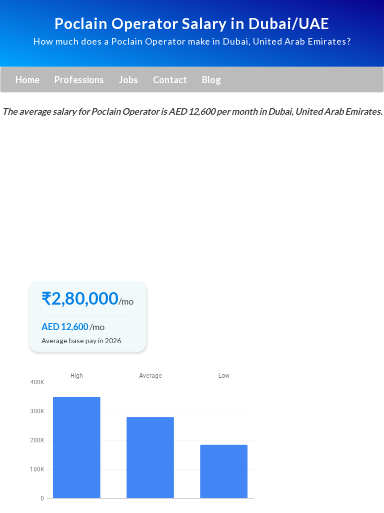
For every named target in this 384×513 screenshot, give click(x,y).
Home (28, 79)
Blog (211, 79)
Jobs (128, 79)
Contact (170, 79)
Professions (79, 79)
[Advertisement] (192, 196)
